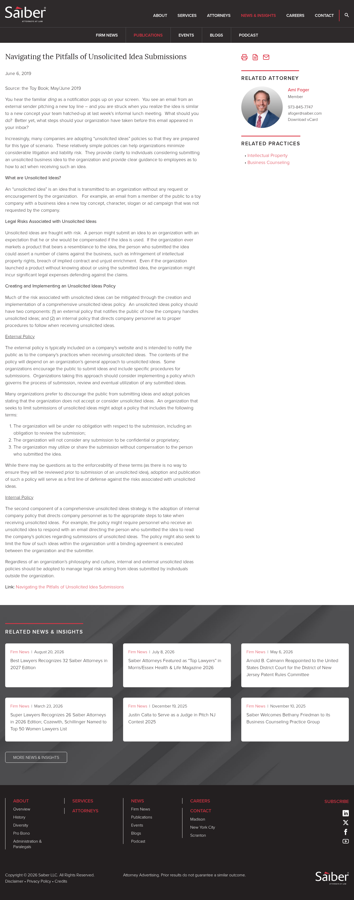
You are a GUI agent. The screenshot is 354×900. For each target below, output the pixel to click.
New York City (202, 827)
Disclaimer (14, 881)
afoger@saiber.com (305, 113)
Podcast (248, 35)
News (137, 801)
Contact (324, 15)
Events (186, 35)
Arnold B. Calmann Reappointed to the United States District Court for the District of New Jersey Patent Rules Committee (292, 667)
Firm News (107, 35)
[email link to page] (266, 58)
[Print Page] (244, 58)
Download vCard (303, 119)
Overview (21, 809)
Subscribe (336, 801)
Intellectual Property (267, 155)
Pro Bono (21, 833)
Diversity (20, 825)
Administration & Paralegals (27, 843)
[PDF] (255, 58)
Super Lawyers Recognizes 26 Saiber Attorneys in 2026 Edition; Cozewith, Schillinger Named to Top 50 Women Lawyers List (58, 721)
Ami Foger (298, 89)
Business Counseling (268, 162)
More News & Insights (36, 757)
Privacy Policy (39, 881)
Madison (197, 819)
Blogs (216, 35)
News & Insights (258, 15)
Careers (295, 15)
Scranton (198, 835)
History (19, 817)
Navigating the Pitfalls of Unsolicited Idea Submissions (70, 586)
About (160, 15)
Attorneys (219, 15)
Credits (61, 881)
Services (187, 15)
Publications (148, 35)
